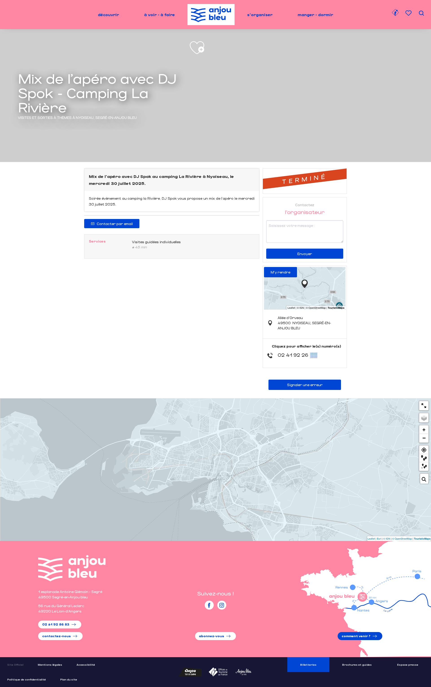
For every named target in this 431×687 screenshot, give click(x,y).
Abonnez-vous (211, 636)
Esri (379, 538)
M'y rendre (280, 272)
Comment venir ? (356, 636)
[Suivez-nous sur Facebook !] (209, 605)
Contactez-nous (56, 636)
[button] (421, 13)
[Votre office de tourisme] (395, 13)
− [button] (424, 438)
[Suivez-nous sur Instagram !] (221, 605)
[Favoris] (409, 13)
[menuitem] (108, 14)
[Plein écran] (424, 406)
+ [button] (423, 430)
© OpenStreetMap (402, 538)
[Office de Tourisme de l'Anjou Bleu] (72, 568)
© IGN (386, 538)
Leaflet (371, 538)
